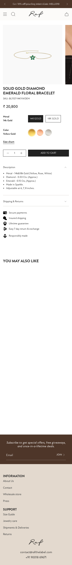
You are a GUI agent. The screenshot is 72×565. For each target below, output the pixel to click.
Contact (7, 487)
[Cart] (67, 14)
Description (9, 167)
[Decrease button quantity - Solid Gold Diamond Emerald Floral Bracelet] (7, 153)
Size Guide (9, 514)
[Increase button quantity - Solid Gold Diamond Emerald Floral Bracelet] (21, 153)
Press (6, 501)
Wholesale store (12, 494)
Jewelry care (10, 521)
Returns (7, 534)
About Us (8, 481)
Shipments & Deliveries (16, 527)
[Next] (67, 4)
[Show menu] (5, 14)
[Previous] (5, 4)
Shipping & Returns (13, 201)
